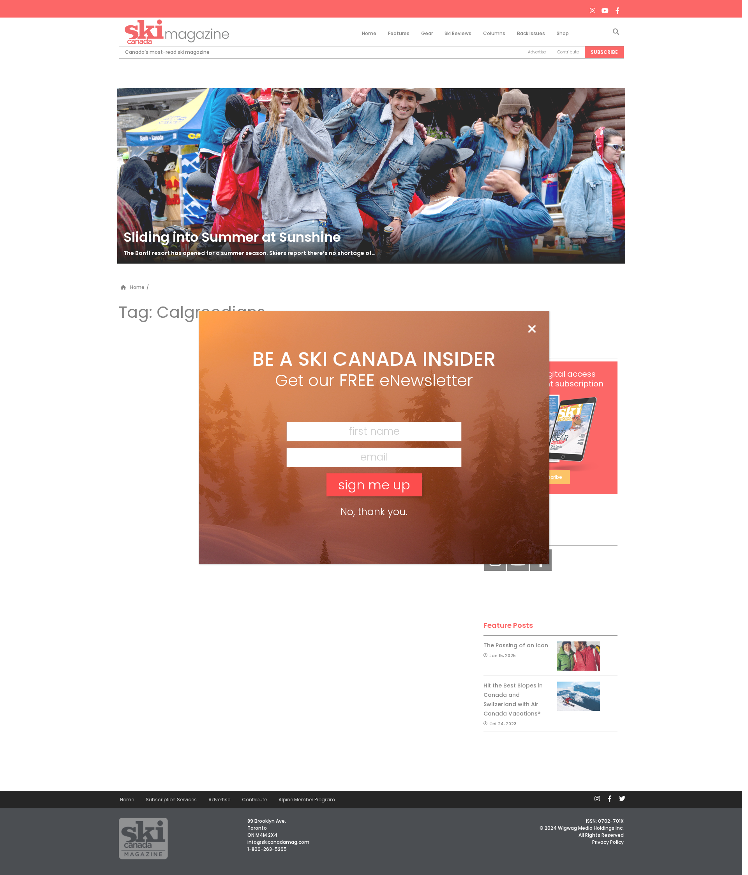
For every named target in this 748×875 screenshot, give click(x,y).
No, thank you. (374, 512)
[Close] (532, 329)
